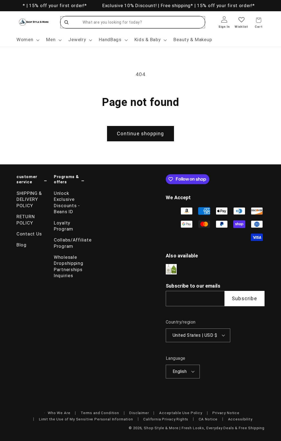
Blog (21, 245)
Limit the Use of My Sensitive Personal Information (86, 419)
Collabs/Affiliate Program (69, 243)
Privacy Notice (226, 413)
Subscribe (244, 298)
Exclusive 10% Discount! (129, 5)
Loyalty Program (63, 226)
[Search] (66, 22)
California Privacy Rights (165, 419)
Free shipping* (176, 5)
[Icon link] (171, 269)
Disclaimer (139, 413)
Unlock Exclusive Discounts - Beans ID (67, 202)
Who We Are (59, 413)
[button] (27, 40)
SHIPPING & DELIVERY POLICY (29, 199)
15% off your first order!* (57, 5)
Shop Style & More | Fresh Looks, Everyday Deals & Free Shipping (204, 428)
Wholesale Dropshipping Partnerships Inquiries (68, 266)
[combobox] (138, 22)
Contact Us (29, 234)
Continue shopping (140, 133)
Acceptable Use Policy (180, 413)
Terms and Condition (100, 413)
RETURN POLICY (25, 219)
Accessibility (240, 419)
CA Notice (208, 419)
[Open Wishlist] (241, 23)
